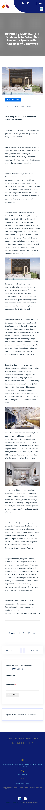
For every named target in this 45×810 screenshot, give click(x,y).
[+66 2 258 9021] (22, 770)
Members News (13, 100)
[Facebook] (23, 3)
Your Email (11, 685)
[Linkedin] (28, 3)
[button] (41, 9)
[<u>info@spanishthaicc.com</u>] (22, 779)
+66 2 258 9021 (22, 774)
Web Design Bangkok (14, 803)
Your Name (11, 676)
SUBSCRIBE (12, 695)
